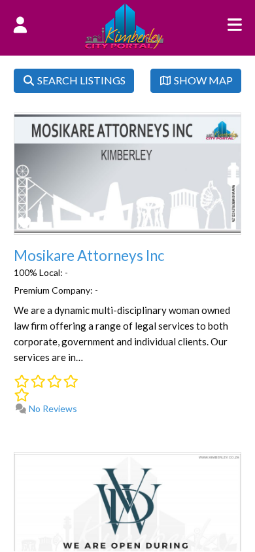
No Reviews (52, 408)
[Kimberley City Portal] (124, 45)
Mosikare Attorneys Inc (89, 255)
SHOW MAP (202, 80)
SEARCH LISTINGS (80, 80)
